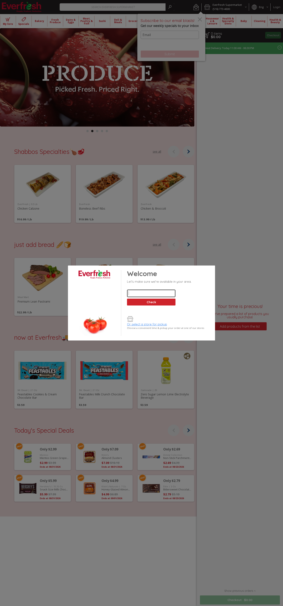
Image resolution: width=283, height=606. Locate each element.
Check (151, 302)
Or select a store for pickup (147, 324)
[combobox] (151, 293)
